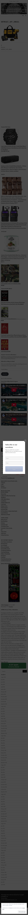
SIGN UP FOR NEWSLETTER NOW (14, 468)
